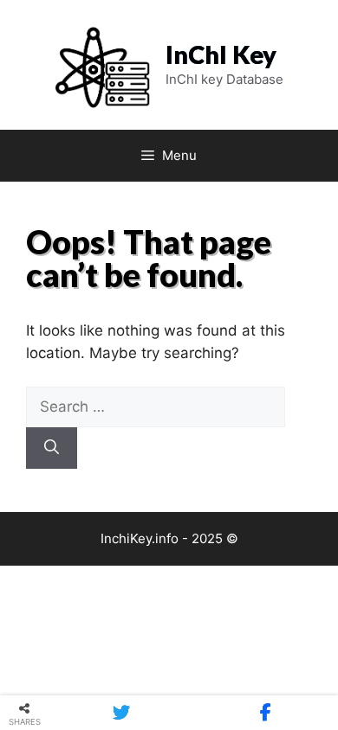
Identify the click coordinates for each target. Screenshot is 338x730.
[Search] (51, 448)
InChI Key (221, 54)
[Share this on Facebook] (265, 712)
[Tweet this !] (121, 712)
